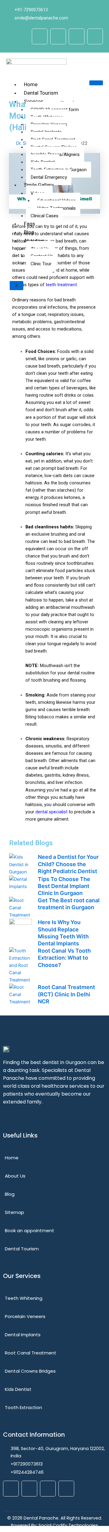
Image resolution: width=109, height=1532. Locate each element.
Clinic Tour (41, 263)
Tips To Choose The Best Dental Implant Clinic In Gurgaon (64, 886)
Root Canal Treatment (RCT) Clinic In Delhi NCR (66, 994)
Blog (29, 232)
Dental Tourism (41, 93)
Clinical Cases (44, 215)
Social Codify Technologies (68, 1525)
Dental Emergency (49, 177)
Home (31, 84)
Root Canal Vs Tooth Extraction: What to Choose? (64, 957)
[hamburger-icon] (96, 82)
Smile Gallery (39, 185)
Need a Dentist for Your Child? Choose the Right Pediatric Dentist (68, 864)
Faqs (29, 224)
